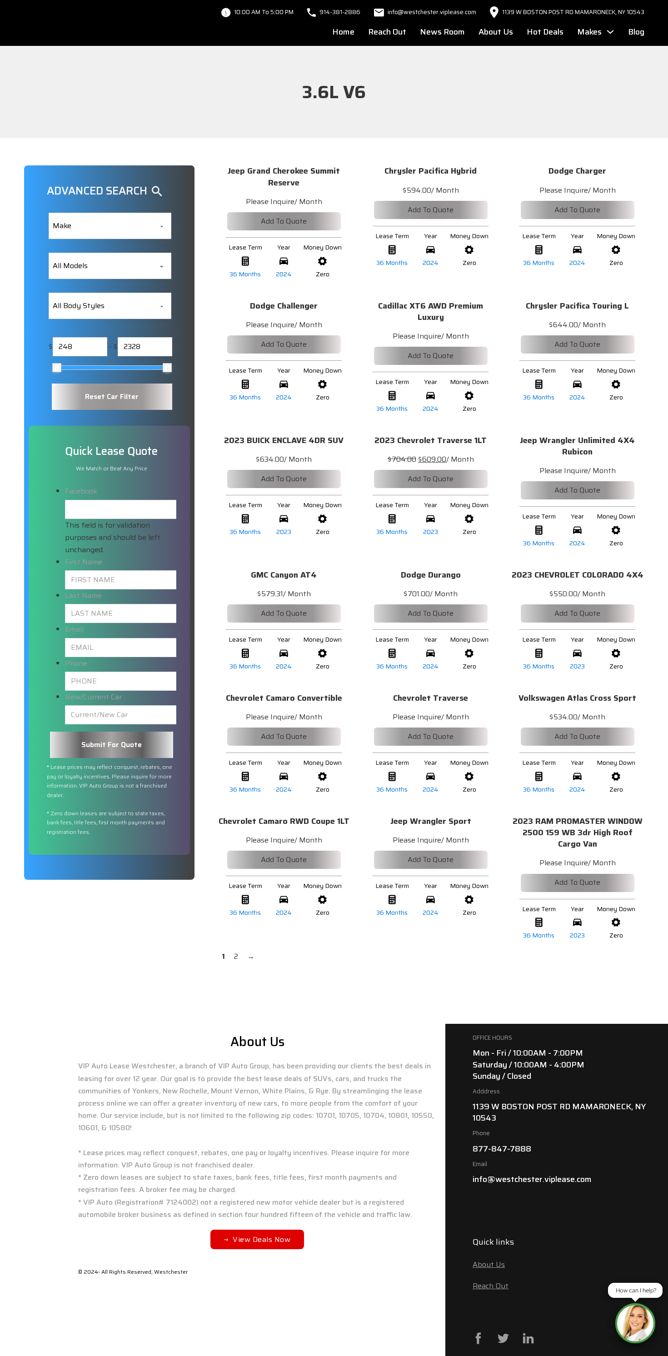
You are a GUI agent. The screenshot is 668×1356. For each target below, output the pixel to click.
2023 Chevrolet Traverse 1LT (430, 440)
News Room (442, 31)
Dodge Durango (431, 574)
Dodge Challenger (284, 305)
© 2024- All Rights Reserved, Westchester (133, 1271)
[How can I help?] (635, 1323)
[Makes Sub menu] (610, 32)
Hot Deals (545, 31)
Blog (636, 31)
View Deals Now (261, 1239)
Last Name (83, 595)
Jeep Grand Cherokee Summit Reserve (284, 177)
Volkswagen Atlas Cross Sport (577, 698)
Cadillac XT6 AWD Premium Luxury (430, 311)
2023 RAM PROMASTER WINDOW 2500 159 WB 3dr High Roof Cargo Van (578, 832)
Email (74, 629)
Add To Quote (284, 221)
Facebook (81, 491)
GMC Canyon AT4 (284, 574)
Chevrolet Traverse (430, 698)
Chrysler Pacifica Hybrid (430, 171)
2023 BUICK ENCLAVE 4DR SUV (284, 440)
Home (343, 31)
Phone (76, 663)
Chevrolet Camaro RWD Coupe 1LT (284, 821)
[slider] (56, 367)
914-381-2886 (339, 12)
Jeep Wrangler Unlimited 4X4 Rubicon (577, 446)
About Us (496, 31)
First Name (83, 562)
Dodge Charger (577, 171)
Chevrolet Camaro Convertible (284, 698)
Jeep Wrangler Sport (430, 821)
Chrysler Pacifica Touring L (577, 305)
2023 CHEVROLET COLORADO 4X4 (577, 574)
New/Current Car (93, 697)
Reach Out (387, 31)
